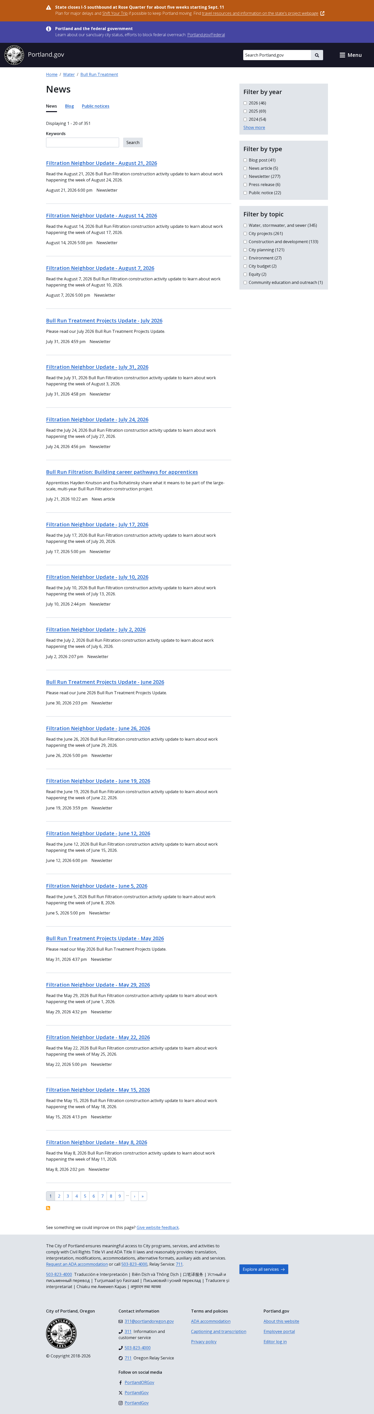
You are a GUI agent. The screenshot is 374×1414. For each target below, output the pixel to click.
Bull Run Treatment (99, 74)
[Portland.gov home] (34, 55)
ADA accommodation (211, 1321)
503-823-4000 (134, 1264)
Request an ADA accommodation (77, 1264)
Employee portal (279, 1331)
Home (51, 74)
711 (179, 1264)
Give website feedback (158, 1227)
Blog (69, 106)
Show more (254, 127)
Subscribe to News (48, 1208)
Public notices (95, 106)
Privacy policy (204, 1341)
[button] (350, 55)
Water (69, 74)
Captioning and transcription (218, 1331)
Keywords (56, 133)
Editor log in (275, 1341)
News (51, 106)
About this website (281, 1321)
